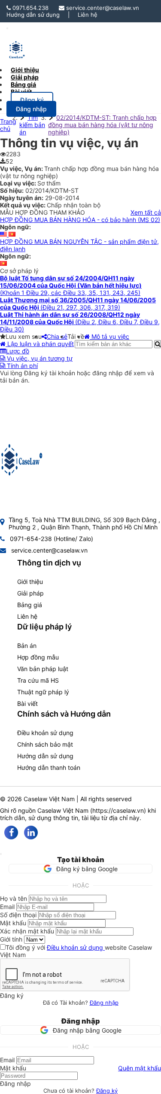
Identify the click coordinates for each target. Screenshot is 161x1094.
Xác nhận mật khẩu (27, 931)
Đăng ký (107, 1090)
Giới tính (11, 939)
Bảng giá (29, 604)
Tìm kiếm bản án (32, 125)
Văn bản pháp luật (42, 668)
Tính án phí (21, 365)
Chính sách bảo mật (45, 744)
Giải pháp (30, 593)
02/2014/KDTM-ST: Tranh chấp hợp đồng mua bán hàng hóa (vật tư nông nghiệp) (102, 125)
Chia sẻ (57, 336)
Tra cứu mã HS (38, 680)
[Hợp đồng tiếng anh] (4, 234)
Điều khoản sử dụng (45, 732)
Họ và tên (13, 898)
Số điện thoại (18, 914)
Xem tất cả (146, 212)
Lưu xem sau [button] (24, 336)
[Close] (1, 854)
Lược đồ (17, 351)
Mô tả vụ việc (109, 336)
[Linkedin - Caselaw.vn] (31, 832)
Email (7, 906)
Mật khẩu (13, 923)
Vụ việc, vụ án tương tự (39, 358)
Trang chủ (8, 125)
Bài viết (21, 91)
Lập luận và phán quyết (40, 343)
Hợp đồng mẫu (38, 657)
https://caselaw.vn (118, 810)
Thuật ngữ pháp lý (43, 692)
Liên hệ (87, 14)
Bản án (26, 645)
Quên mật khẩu (139, 1068)
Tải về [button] (75, 336)
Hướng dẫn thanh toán (48, 767)
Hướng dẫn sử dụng (33, 14)
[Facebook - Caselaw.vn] (11, 832)
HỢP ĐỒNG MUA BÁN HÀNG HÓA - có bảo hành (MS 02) (80, 219)
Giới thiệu (30, 581)
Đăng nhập (104, 1002)
